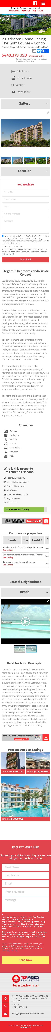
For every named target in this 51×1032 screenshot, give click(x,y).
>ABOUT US (25, 11)
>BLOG (40, 11)
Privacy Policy (7, 254)
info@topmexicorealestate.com (28, 1013)
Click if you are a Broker (12, 246)
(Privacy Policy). (10, 951)
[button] (48, 112)
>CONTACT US (13, 11)
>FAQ (34, 11)
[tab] (25, 104)
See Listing (8, 550)
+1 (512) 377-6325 (19, 1007)
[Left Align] (35, 3)
